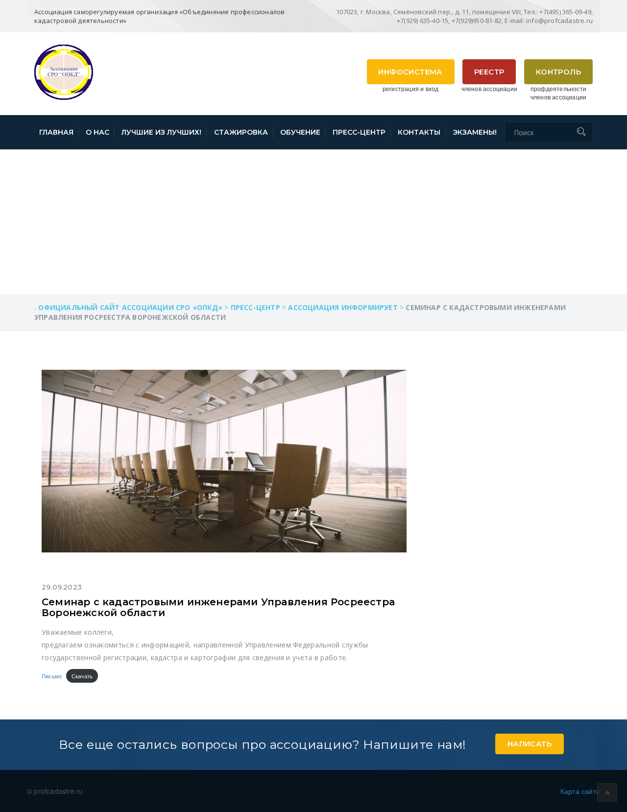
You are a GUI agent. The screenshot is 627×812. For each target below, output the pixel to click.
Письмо (52, 676)
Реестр (489, 71)
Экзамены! (475, 132)
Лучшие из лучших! (161, 132)
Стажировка (241, 132)
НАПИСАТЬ (529, 743)
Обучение (300, 132)
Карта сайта (580, 791)
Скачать (82, 676)
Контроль (558, 71)
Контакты (419, 132)
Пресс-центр (359, 132)
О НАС (97, 132)
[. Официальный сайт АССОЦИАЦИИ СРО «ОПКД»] (63, 71)
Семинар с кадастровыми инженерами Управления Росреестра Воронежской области (218, 607)
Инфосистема (410, 71)
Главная (56, 132)
